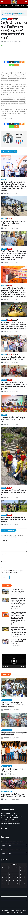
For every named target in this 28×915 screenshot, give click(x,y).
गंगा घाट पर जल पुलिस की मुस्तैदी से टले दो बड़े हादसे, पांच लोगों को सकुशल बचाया (13, 358)
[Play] (4, 666)
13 (13, 877)
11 (6, 877)
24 (2, 883)
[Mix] (21, 62)
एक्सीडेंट (22, 5)
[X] (11, 62)
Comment (4, 540)
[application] (14, 661)
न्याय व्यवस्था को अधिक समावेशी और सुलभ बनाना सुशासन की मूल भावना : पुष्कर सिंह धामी (13, 419)
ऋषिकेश (17, 5)
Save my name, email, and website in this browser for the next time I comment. (12, 571)
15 (20, 877)
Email (3, 561)
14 (17, 877)
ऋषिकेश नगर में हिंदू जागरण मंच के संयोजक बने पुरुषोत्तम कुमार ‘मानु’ (13, 770)
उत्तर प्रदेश (5, 5)
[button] (14, 661)
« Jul (2, 891)
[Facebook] (6, 62)
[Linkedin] (16, 62)
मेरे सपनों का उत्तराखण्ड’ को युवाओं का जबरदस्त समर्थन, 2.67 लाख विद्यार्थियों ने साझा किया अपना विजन (12, 705)
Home (3, 11)
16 (24, 877)
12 (9, 877)
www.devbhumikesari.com (13, 823)
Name (3, 554)
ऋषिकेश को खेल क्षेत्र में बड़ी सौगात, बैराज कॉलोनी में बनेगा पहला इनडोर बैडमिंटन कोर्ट (13, 795)
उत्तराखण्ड (11, 5)
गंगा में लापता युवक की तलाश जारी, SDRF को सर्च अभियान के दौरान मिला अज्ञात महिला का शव (14, 492)
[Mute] (22, 666)
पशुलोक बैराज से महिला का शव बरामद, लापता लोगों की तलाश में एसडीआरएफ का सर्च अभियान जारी (13, 223)
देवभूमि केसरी (6, 41)
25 (6, 883)
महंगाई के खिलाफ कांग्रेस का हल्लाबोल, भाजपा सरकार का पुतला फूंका (14, 734)
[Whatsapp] (11, 65)
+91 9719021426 (9, 820)
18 (6, 880)
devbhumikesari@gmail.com (12, 822)
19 (9, 880)
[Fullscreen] (24, 666)
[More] (16, 65)
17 (2, 880)
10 (2, 877)
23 (24, 880)
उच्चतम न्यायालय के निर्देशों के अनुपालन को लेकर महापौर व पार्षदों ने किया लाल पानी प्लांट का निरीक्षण (13, 519)
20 (13, 880)
